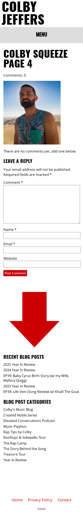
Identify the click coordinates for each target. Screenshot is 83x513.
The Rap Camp (15, 443)
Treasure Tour (14, 454)
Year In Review (14, 460)
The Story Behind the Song (24, 448)
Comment (13, 182)
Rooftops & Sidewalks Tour (24, 437)
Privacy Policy (40, 499)
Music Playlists (15, 426)
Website (10, 258)
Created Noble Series (20, 415)
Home (17, 499)
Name (9, 229)
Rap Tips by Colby (17, 432)
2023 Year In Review (19, 386)
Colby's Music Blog (18, 409)
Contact (64, 499)
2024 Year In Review (19, 370)
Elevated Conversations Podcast (29, 420)
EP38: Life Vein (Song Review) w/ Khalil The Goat (41, 391)
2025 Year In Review (19, 364)
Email (9, 243)
